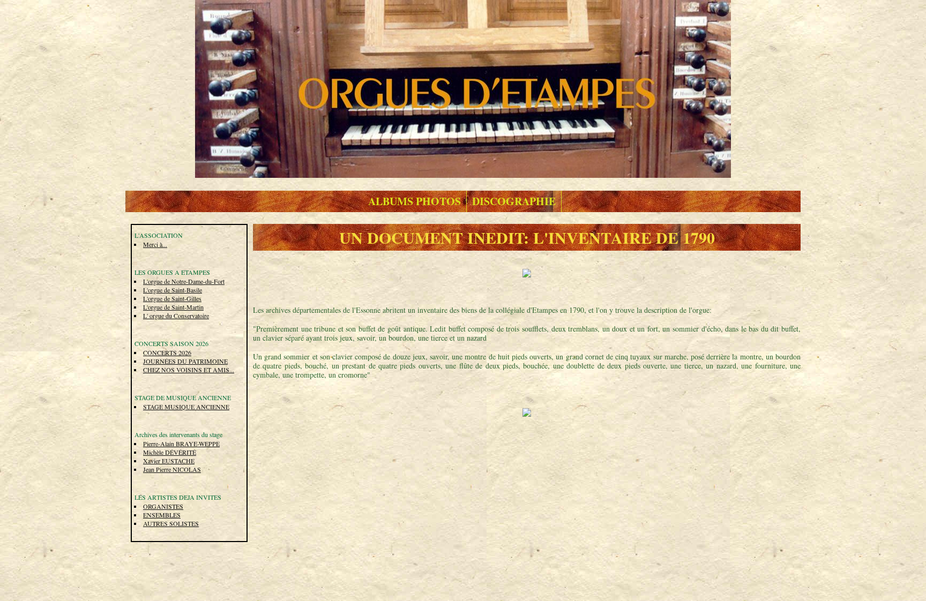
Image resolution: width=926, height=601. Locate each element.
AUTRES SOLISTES (171, 523)
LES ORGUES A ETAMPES (172, 272)
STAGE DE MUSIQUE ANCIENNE (183, 397)
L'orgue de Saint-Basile (172, 290)
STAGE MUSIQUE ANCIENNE (186, 406)
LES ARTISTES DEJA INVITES (178, 497)
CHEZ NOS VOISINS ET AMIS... (188, 369)
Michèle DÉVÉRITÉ (169, 452)
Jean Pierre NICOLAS (172, 469)
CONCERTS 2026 (167, 352)
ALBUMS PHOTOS (414, 201)
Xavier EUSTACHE (169, 460)
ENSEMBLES (162, 514)
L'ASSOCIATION (159, 235)
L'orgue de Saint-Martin (173, 307)
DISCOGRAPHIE (514, 201)
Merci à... (155, 244)
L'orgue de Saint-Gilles (172, 298)
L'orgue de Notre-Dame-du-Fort (184, 281)
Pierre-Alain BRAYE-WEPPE (181, 443)
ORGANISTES (163, 506)
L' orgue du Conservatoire (176, 315)
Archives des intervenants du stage (178, 434)
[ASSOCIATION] (463, 87)
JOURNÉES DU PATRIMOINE (185, 361)
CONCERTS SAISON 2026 (171, 343)
